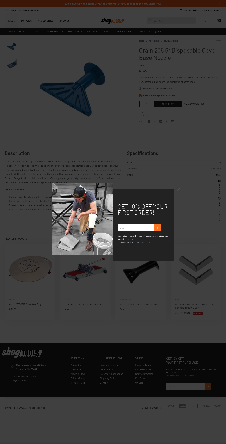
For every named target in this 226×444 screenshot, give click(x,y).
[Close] (179, 189)
